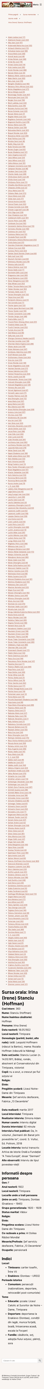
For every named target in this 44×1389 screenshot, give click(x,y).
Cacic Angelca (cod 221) (17, 155)
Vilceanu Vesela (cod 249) (18, 946)
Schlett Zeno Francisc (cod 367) (20, 787)
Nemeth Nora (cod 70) (16, 626)
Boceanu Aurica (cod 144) (18, 108)
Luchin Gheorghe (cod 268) (18, 527)
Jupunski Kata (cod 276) (17, 448)
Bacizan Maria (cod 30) (16, 73)
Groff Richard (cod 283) (17, 355)
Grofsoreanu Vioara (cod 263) (19, 357)
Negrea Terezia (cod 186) (17, 623)
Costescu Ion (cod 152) (17, 232)
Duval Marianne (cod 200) (18, 278)
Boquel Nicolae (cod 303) (17, 133)
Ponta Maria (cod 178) (16, 697)
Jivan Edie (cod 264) (16, 434)
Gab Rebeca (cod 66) (16, 333)
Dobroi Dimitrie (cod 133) (17, 267)
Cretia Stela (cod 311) (16, 242)
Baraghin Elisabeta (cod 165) (19, 84)
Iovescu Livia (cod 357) (16, 412)
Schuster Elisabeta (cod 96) (18, 801)
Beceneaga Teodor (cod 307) (19, 95)
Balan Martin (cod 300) (16, 78)
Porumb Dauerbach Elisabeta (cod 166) (23, 700)
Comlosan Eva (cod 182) (17, 223)
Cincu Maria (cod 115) (16, 191)
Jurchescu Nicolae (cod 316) (19, 445)
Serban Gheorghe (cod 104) (18, 825)
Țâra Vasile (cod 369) (16, 929)
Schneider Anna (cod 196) (18, 795)
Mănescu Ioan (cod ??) (16, 546)
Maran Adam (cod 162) (16, 560)
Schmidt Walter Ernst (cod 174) (19, 793)
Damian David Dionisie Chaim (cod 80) (22, 253)
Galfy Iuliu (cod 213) (15, 336)
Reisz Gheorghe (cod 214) (18, 735)
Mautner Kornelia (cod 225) (18, 587)
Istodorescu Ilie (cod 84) (17, 418)
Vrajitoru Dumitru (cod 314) (18, 965)
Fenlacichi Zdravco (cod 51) (18, 300)
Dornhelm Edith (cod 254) (18, 273)
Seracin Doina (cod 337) (17, 820)
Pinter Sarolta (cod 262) (17, 683)
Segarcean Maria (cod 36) (18, 814)
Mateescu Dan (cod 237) (17, 585)
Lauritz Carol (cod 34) (16, 500)
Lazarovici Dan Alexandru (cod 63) (21, 508)
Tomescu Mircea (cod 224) (18, 924)
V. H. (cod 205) (14, 935)
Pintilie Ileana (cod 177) (16, 686)
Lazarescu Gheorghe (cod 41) (19, 505)
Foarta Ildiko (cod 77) (16, 319)
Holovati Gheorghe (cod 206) (19, 382)
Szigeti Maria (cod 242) (17, 897)
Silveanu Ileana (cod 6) (16, 828)
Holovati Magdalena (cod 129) (19, 385)
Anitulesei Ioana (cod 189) (18, 51)
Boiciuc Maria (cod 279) (17, 125)
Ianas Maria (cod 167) (16, 401)
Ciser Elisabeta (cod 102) (17, 215)
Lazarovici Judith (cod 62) (18, 511)
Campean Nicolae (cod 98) (18, 169)
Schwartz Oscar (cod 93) (17, 806)
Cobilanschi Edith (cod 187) (18, 218)
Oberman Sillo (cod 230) (17, 647)
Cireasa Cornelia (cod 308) (18, 207)
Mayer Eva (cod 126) (16, 590)
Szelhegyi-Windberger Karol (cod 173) (22, 894)
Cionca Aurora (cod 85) (17, 201)
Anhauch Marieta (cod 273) (18, 48)
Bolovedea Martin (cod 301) (18, 130)
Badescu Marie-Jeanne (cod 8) (20, 76)
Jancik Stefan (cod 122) (17, 429)
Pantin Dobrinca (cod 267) (18, 656)
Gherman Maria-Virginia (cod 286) (21, 344)
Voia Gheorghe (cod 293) (17, 960)
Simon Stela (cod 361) (16, 834)
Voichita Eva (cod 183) (16, 962)
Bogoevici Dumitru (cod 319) (18, 122)
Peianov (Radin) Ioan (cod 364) (19, 667)
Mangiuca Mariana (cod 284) (19, 549)
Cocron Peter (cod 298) (17, 221)
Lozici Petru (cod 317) (16, 524)
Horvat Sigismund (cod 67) (18, 390)
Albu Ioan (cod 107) (15, 43)
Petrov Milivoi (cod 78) (16, 680)
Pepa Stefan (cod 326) (16, 672)
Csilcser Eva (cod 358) (16, 248)
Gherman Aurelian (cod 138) (18, 341)
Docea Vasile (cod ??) (16, 270)
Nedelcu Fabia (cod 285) (17, 620)
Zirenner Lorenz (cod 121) (18, 984)
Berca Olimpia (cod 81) (16, 92)
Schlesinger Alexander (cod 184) (20, 782)
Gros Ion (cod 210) (15, 360)
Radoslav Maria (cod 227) (17, 713)
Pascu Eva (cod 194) (15, 659)
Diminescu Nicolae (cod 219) (19, 262)
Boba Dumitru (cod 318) (17, 106)
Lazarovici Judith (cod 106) (18, 513)
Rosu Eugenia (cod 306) (17, 749)
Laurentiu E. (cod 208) (16, 497)
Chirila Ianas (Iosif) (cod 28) (18, 177)
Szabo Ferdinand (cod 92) (18, 891)
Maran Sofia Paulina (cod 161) (19, 565)
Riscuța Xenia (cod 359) (17, 743)
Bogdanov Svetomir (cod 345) (19, 119)
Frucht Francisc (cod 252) (18, 327)
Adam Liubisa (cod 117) (16, 37)
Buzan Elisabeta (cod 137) (18, 152)
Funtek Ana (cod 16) (15, 330)
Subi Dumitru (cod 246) (17, 880)
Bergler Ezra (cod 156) (16, 100)
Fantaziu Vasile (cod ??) (17, 292)
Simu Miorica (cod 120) (16, 836)
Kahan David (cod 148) (16, 450)
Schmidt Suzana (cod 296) (18, 790)
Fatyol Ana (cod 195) (16, 297)
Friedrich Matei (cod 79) (17, 325)
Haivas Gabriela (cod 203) (18, 371)
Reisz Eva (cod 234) (15, 732)
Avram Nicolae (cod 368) (17, 70)
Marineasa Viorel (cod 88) (18, 574)
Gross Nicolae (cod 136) (17, 363)
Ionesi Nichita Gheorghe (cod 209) (21, 409)
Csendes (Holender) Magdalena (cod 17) (23, 245)
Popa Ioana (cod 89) (15, 702)
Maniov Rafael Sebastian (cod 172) (21, 552)
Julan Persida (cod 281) (17, 439)
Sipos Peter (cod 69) (16, 847)
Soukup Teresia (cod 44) (17, 850)
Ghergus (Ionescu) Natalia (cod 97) (21, 338)
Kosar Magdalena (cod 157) (18, 470)
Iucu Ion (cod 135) (15, 420)
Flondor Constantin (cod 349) (19, 314)
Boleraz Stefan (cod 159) (17, 127)
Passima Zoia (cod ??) (16, 664)
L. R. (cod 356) (13, 486)
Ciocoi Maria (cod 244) (16, 196)
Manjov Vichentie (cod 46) (18, 554)
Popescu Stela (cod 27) (17, 710)
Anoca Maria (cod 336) (16, 54)
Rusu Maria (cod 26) (15, 754)
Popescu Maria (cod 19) (17, 708)
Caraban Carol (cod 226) (17, 171)
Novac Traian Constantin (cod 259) (21, 639)
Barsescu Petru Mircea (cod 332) (20, 86)
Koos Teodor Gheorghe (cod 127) (20, 467)
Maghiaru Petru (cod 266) (18, 544)
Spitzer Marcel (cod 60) (17, 858)
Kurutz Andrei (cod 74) (16, 483)
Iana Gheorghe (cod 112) (17, 398)
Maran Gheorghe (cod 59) (18, 563)
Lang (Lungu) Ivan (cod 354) (19, 494)
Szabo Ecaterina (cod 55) (17, 888)
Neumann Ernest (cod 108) (18, 631)
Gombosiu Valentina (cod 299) (19, 352)
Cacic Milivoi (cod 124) (16, 158)
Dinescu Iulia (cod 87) (16, 264)
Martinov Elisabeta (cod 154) (19, 582)
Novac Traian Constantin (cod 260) (21, 642)
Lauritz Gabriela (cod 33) (17, 502)
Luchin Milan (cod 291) (16, 533)
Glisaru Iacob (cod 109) (16, 346)
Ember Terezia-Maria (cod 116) (19, 286)
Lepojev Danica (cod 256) (17, 516)
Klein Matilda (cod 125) (16, 459)
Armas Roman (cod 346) (17, 59)
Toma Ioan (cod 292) (16, 921)
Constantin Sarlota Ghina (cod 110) (21, 226)
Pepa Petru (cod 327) (16, 669)
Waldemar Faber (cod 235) (18, 970)
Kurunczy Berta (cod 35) (17, 478)
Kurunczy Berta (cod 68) (17, 480)
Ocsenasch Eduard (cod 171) (19, 650)
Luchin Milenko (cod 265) (17, 535)
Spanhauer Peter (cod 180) (18, 853)
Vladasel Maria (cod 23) (17, 954)
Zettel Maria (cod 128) (16, 981)
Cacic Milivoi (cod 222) (16, 160)
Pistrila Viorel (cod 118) (16, 691)
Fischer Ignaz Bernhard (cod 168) (20, 308)
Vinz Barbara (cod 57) (16, 949)
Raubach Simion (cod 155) (18, 730)
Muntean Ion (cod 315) (16, 604)
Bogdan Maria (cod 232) (17, 117)
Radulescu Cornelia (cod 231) (19, 724)
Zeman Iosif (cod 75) (16, 979)
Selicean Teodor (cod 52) (17, 817)
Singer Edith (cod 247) (16, 839)
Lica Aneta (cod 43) (15, 519)
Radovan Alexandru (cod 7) (18, 719)
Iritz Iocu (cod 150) (15, 415)
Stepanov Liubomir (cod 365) (19, 866)
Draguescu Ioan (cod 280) (18, 275)
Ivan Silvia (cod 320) (15, 423)
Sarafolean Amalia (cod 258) (18, 771)
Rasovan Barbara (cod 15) (17, 727)
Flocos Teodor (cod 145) (17, 311)
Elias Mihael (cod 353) (16, 284)
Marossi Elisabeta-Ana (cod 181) (20, 579)
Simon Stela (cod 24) (16, 831)
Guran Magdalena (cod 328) (18, 366)
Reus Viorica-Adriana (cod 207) (20, 741)
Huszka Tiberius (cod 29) (17, 396)
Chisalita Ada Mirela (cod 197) (19, 185)
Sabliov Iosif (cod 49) (16, 760)
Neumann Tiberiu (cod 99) (18, 637)
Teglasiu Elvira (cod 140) (17, 910)
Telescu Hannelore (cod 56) (18, 913)
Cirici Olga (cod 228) (15, 212)
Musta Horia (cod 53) (16, 615)
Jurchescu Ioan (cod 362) (18, 442)
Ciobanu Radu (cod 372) (17, 193)
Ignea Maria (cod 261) (16, 404)
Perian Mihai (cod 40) (16, 675)
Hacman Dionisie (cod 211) (18, 368)
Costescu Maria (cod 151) (17, 234)
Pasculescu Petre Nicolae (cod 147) (21, 661)
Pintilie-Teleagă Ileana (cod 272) (20, 689)
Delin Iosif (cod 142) (15, 256)
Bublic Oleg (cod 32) (15, 144)
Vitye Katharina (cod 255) (17, 951)
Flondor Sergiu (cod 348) (17, 316)
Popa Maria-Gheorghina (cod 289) (21, 705)
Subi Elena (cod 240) (16, 883)
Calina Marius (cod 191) (17, 163)
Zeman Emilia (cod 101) (16, 976)
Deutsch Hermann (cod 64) (18, 259)
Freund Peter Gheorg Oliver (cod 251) (22, 322)
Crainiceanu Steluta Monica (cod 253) (22, 240)
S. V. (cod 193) (13, 757)
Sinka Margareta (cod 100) (18, 845)
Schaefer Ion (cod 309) (17, 776)
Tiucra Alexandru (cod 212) (18, 918)
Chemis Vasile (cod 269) (17, 174)
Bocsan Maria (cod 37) (16, 114)
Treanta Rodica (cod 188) (17, 927)
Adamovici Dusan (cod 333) (18, 40)
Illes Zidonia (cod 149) (16, 407)
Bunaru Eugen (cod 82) (17, 149)
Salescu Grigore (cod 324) (18, 768)
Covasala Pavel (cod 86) (17, 237)
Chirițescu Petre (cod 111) (18, 182)
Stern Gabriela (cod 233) (17, 869)
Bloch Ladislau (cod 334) (17, 103)
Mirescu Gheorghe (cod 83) (18, 598)
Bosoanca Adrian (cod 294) (18, 136)
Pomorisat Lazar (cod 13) (17, 694)
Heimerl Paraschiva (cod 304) (19, 374)
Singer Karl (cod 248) (16, 842)
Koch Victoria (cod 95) (16, 461)
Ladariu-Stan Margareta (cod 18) (20, 489)
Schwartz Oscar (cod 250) (18, 809)
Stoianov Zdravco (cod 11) (18, 875)
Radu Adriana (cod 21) (16, 721)
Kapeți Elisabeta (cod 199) (18, 453)
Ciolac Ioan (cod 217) (16, 199)
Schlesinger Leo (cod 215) (18, 784)
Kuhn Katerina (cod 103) (17, 475)
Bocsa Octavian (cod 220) (18, 111)
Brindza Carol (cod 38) (16, 141)
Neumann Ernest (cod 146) (18, 634)
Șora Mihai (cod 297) (16, 902)
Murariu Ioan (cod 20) (16, 609)
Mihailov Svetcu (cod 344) (18, 595)
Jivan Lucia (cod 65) (15, 437)
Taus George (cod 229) (17, 907)
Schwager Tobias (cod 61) (18, 804)
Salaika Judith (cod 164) (17, 765)
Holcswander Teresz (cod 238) (20, 379)
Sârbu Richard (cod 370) (17, 773)
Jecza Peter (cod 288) (16, 431)
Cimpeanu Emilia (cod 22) (17, 188)
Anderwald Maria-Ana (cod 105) (20, 45)
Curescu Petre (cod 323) (17, 251)
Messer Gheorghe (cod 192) (19, 593)
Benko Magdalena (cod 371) (18, 89)
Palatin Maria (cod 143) (16, 653)
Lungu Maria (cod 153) (16, 541)
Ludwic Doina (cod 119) (17, 538)
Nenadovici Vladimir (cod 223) (19, 628)
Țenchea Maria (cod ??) (17, 932)
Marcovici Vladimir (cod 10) (18, 568)
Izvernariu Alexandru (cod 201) (19, 426)
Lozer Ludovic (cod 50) (17, 522)
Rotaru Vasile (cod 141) (16, 752)
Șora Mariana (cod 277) (17, 899)
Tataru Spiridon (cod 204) (17, 905)
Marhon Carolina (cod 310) (18, 571)
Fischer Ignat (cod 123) (17, 305)
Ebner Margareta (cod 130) (18, 281)
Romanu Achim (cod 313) (17, 746)
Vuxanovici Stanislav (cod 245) (19, 968)
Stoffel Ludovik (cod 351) (17, 872)
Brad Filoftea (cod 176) (16, 138)
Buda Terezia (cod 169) (16, 147)
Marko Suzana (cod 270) (17, 576)
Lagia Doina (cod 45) (16, 492)
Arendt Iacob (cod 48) (16, 56)
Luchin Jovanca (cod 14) (17, 530)
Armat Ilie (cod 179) (15, 62)
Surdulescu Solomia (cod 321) (19, 886)
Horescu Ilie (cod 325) (16, 387)
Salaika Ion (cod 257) (16, 762)
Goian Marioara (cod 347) (17, 349)
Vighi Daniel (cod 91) (16, 943)
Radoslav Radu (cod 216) (17, 716)
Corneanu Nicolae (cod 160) (18, 229)
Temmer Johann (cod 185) (18, 916)
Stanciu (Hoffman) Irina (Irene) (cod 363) (23, 861)
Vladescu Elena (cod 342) (18, 957)
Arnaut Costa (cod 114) (16, 65)
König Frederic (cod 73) (17, 464)
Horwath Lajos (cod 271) (17, 393)
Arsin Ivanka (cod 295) (16, 67)
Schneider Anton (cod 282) (18, 798)
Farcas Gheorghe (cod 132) (18, 294)
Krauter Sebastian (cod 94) (18, 472)
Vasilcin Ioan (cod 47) (16, 940)
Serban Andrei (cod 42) (17, 823)
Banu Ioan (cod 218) (15, 81)
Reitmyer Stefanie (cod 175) (18, 738)
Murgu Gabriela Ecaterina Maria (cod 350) (24, 612)
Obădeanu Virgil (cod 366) (18, 645)
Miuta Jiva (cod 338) (16, 601)
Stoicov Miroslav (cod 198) (18, 877)
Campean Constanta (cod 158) (19, 166)
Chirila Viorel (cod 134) (16, 179)
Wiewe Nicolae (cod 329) (17, 973)
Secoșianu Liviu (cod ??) (17, 812)
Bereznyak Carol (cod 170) (18, 97)
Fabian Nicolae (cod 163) (17, 289)
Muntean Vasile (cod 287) (18, 606)
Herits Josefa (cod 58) (16, 377)
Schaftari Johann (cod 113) (18, 779)
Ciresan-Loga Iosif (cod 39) (18, 210)
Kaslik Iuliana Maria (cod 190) (19, 456)
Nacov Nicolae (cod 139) (17, 617)
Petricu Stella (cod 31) (16, 678)
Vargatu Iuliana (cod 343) (17, 938)
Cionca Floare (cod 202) (17, 204)
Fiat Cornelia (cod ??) (16, 303)
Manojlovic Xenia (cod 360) (18, 557)
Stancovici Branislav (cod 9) (18, 864)
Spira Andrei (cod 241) (16, 855)
